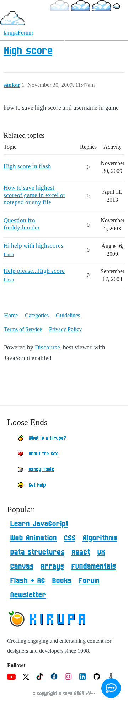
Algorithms (99, 538)
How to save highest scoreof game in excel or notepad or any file (34, 195)
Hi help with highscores (33, 245)
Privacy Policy (65, 329)
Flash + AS (27, 581)
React (80, 552)
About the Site (43, 454)
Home (11, 315)
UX (101, 552)
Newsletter (28, 595)
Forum (89, 581)
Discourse (47, 347)
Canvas (21, 566)
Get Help (37, 485)
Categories (37, 315)
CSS (69, 538)
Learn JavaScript (39, 524)
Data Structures (37, 552)
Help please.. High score (34, 270)
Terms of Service (23, 329)
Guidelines (68, 315)
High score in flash (27, 166)
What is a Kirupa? (47, 438)
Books (61, 581)
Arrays (52, 566)
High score (28, 51)
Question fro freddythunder (22, 224)
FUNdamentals (93, 566)
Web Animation (33, 538)
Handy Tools (41, 469)
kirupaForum (18, 33)
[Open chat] (111, 688)
